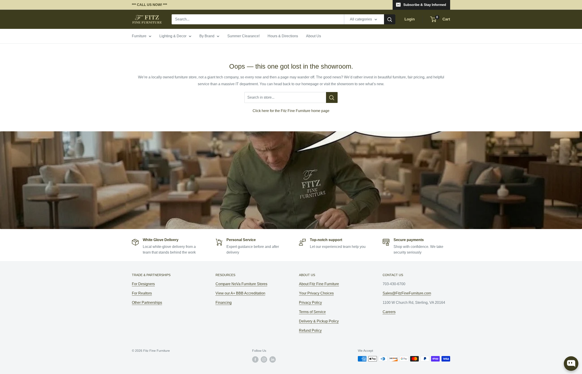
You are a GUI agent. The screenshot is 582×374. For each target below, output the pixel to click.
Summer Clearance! (243, 36)
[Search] (389, 19)
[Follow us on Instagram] (264, 359)
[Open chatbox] (571, 363)
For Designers (143, 284)
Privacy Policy (310, 302)
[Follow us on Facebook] (255, 359)
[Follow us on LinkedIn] (272, 359)
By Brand (206, 36)
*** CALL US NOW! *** (149, 5)
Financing (224, 302)
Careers (389, 312)
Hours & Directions (283, 36)
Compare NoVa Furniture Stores (241, 284)
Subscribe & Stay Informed (424, 5)
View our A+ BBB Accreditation (240, 293)
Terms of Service (312, 312)
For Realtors (142, 293)
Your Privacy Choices (316, 293)
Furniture (139, 36)
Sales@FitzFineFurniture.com (407, 293)
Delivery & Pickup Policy (319, 321)
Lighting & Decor (172, 36)
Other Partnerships (147, 302)
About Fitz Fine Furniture (319, 284)
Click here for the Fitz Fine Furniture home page (291, 111)
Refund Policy (310, 330)
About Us (313, 36)
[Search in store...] (332, 97)
